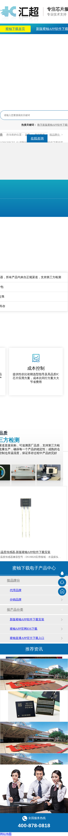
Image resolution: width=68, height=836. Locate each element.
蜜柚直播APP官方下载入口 (27, 638)
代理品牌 (15, 590)
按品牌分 (55, 134)
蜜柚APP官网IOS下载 (23, 628)
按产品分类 (15, 609)
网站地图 (6, 833)
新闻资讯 (36, 39)
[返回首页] (62, 591)
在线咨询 (37, 138)
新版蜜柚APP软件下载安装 (27, 619)
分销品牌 (15, 599)
